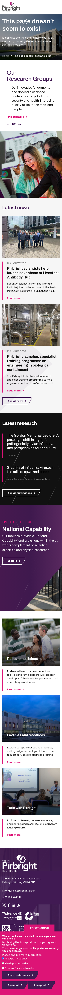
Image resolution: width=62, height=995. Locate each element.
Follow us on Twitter (4, 905)
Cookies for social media (19, 968)
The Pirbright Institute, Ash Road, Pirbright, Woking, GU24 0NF (21, 880)
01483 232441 (13, 896)
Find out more (15, 117)
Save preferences (19, 975)
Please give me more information (22, 955)
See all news (15, 401)
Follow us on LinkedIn (13, 905)
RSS (18, 905)
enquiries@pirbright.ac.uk (20, 890)
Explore (12, 561)
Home (5, 56)
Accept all (40, 985)
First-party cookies (16, 958)
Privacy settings (39, 928)
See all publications (20, 493)
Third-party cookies (16, 963)
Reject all (13, 985)
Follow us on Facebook (9, 905)
